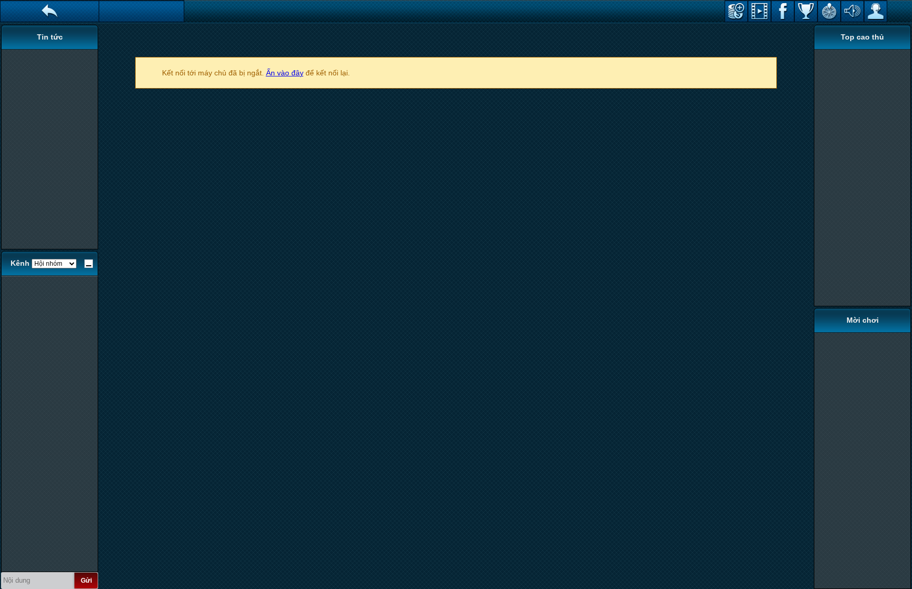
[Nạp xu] (736, 11)
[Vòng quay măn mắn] (829, 11)
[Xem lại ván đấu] (759, 11)
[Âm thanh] (852, 11)
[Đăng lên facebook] (783, 11)
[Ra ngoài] (50, 11)
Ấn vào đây (284, 73)
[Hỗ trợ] (875, 11)
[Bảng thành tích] (806, 11)
